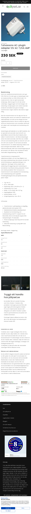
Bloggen (5, 421)
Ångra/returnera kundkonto (10, 431)
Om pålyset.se (7, 411)
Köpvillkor (5, 415)
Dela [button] (4, 85)
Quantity (3, 60)
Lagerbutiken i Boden (8, 418)
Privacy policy (4, 498)
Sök (4, 408)
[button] (2, 6)
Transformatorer (6, 76)
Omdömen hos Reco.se (9, 428)
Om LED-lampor (7, 424)
